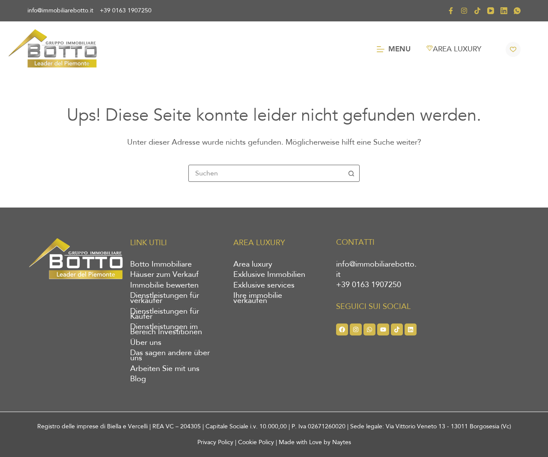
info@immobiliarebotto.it (60, 10)
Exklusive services (264, 285)
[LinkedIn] (503, 10)
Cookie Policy (256, 442)
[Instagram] (464, 10)
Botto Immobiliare (161, 264)
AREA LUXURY (457, 49)
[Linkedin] (411, 329)
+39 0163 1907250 (126, 10)
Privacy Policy (215, 442)
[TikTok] (477, 10)
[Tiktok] (397, 329)
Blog (138, 379)
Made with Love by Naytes (315, 442)
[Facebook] (450, 10)
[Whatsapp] (369, 329)
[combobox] (266, 173)
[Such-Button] (351, 173)
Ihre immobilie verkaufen (257, 298)
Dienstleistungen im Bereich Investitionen (166, 329)
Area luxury (252, 264)
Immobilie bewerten (164, 285)
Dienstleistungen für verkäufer (164, 298)
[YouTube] (490, 10)
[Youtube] (383, 329)
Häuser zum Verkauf (164, 274)
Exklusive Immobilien (269, 274)
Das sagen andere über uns (170, 355)
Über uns (145, 342)
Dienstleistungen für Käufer (164, 314)
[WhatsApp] (517, 10)
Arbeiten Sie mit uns (165, 368)
